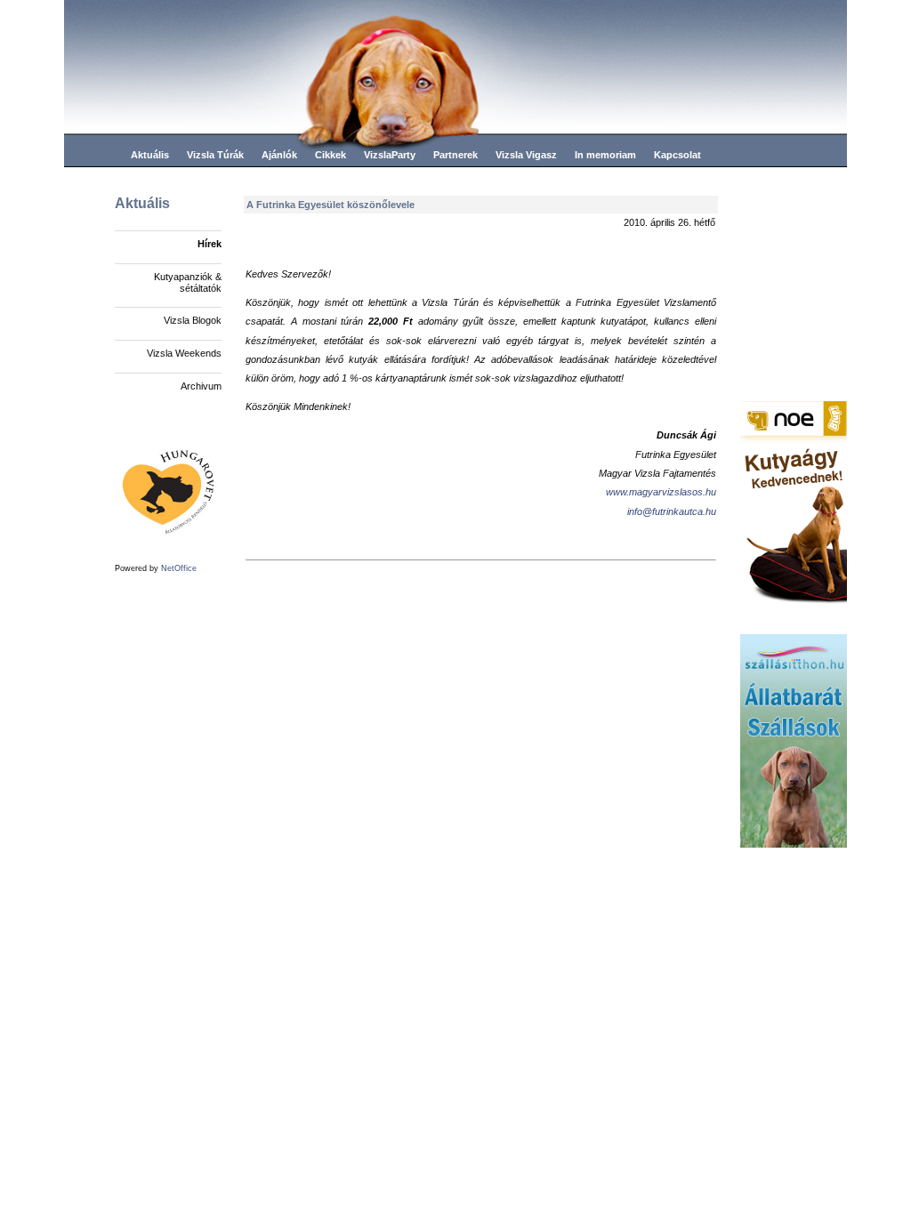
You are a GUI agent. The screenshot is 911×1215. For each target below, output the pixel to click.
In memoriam (605, 154)
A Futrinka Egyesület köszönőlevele (330, 204)
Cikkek (330, 154)
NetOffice (179, 568)
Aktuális (150, 154)
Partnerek (455, 154)
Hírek (210, 243)
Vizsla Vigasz (526, 154)
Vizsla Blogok (193, 320)
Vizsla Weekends (184, 353)
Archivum (201, 386)
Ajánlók (279, 154)
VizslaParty (389, 154)
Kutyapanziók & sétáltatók (188, 282)
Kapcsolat (677, 154)
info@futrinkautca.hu (671, 511)
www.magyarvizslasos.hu (661, 492)
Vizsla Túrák (215, 154)
